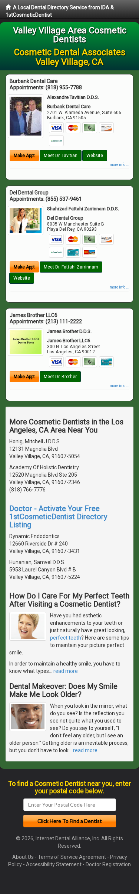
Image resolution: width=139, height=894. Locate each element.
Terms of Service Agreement (72, 857)
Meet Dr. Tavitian (60, 155)
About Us (23, 857)
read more (65, 671)
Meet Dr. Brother (60, 376)
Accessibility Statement (54, 864)
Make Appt (24, 155)
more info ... (119, 165)
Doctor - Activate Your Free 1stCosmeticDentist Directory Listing (58, 516)
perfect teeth (65, 638)
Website (94, 155)
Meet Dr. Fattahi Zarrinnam (71, 267)
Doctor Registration (108, 864)
